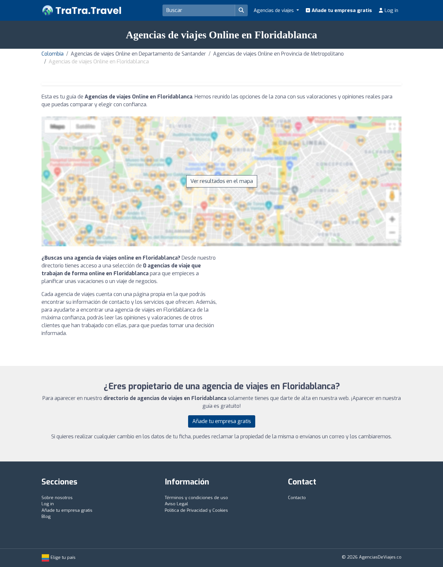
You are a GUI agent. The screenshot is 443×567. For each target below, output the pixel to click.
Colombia (53, 53)
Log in (390, 10)
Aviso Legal (176, 504)
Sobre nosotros (57, 497)
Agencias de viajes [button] (274, 10)
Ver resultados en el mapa (221, 181)
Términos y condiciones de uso (196, 497)
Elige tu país (62, 557)
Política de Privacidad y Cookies (196, 510)
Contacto (297, 497)
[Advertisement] (313, 299)
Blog (46, 516)
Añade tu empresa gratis (341, 10)
